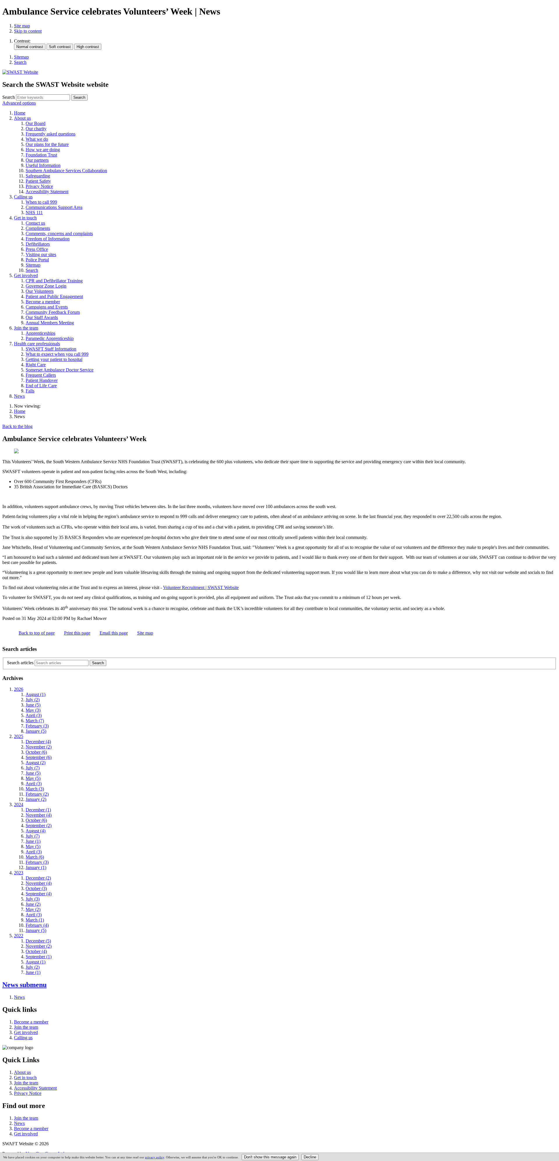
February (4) (37, 925)
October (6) (36, 752)
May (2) (33, 909)
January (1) (36, 867)
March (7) (35, 720)
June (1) (33, 841)
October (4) (36, 951)
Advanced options (19, 103)
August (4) (35, 830)
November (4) (39, 815)
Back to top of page (37, 632)
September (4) (39, 893)
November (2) (39, 746)
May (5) (33, 778)
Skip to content (28, 31)
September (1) (39, 956)
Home (19, 411)
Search (8, 97)
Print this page (77, 632)
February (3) (37, 725)
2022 (18, 935)
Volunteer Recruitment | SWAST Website (201, 587)
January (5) (36, 731)
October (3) (36, 888)
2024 (18, 804)
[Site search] (43, 97)
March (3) (35, 788)
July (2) (33, 699)
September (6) (39, 757)
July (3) (33, 898)
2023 (18, 872)
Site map (22, 25)
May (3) (33, 710)
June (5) (33, 704)
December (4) (38, 741)
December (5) (38, 940)
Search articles (20, 662)
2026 (18, 689)
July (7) (33, 767)
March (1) (35, 919)
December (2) (38, 877)
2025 (18, 736)
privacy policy (154, 1157)
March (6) (35, 857)
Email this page (114, 632)
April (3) (34, 715)
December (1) (38, 809)
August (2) (35, 762)
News (24, 985)
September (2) (39, 825)
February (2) (37, 794)
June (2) (33, 904)
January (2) (36, 799)
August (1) (35, 694)
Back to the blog (17, 426)
